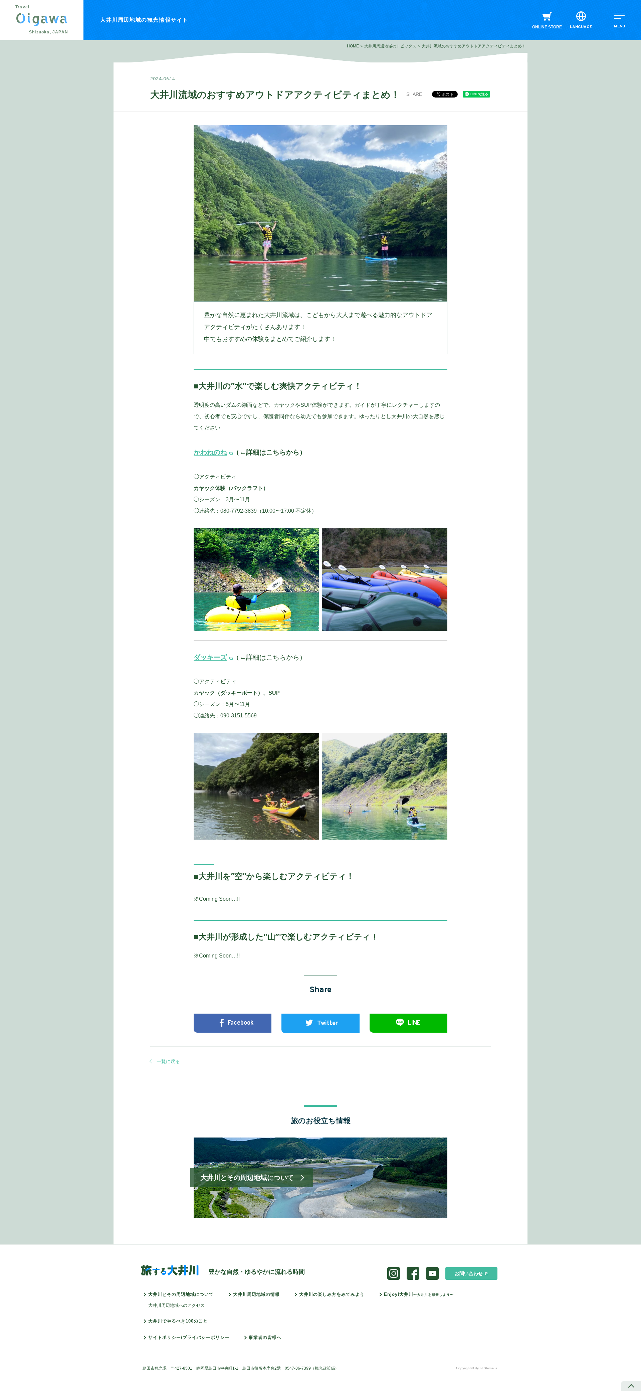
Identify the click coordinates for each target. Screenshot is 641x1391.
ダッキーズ (210, 657)
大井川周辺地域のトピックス (390, 46)
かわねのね (210, 452)
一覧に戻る (168, 1061)
